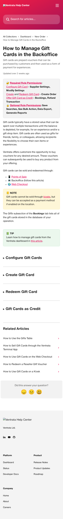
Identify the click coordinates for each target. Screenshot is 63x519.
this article (36, 241)
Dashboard (25, 37)
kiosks (46, 197)
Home (6, 496)
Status (6, 468)
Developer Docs (11, 474)
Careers (7, 507)
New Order (40, 37)
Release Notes (41, 463)
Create (10, 94)
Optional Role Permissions (25, 106)
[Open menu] (57, 5)
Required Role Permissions (26, 83)
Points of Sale (19, 177)
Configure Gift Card (17, 87)
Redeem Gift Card (29, 94)
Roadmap (38, 474)
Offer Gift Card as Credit (19, 98)
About (6, 502)
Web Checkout (19, 184)
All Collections (10, 37)
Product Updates (42, 468)
